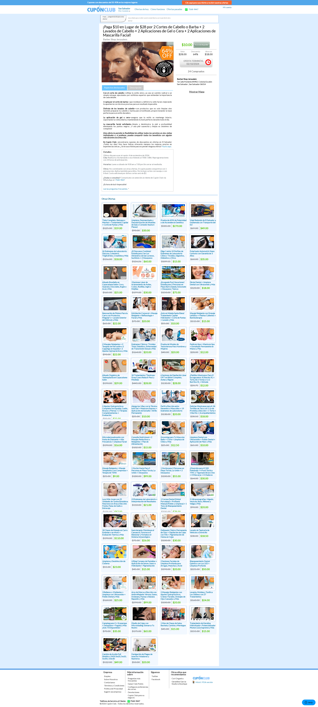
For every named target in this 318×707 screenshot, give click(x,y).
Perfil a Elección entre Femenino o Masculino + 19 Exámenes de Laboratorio (172, 408)
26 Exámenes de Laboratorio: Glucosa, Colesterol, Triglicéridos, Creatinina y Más (115, 253)
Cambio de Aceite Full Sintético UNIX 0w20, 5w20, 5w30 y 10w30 (114, 656)
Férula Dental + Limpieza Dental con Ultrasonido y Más (202, 283)
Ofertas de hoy (142, 9)
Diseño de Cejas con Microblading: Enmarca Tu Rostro (142, 625)
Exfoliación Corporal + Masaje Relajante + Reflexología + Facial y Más (144, 315)
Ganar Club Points (135, 684)
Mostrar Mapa (196, 91)
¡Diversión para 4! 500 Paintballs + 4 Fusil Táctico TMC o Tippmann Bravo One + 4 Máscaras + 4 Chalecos (202, 471)
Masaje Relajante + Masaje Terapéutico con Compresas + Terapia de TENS (115, 470)
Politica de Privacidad (113, 688)
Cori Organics (178, 678)
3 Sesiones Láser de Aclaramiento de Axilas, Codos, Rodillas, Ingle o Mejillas (141, 285)
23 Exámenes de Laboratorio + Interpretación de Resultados (144, 500)
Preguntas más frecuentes (134, 679)
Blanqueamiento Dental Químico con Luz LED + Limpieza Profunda (200, 563)
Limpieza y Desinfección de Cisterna (113, 562)
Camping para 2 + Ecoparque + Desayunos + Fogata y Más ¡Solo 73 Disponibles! (114, 625)
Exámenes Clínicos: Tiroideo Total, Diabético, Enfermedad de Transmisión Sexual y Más (143, 346)
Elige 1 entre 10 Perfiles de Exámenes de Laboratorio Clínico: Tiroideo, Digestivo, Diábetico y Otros (172, 254)
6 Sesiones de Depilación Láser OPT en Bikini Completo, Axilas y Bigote (173, 377)
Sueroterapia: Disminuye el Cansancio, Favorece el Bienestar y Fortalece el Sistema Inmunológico (142, 533)
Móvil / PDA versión (204, 682)
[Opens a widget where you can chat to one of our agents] (309, 703)
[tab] (114, 87)
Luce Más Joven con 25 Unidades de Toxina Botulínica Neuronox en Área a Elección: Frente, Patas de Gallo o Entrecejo (115, 503)
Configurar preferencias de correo (138, 688)
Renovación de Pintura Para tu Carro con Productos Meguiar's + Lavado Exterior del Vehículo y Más (115, 316)
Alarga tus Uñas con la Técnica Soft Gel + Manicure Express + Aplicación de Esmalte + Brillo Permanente (144, 409)
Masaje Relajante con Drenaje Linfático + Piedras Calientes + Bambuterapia (203, 315)
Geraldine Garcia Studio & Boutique (179, 682)
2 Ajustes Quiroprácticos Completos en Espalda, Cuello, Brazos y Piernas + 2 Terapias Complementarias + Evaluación (115, 410)
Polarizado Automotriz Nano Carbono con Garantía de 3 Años (202, 253)
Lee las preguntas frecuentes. (115, 189)
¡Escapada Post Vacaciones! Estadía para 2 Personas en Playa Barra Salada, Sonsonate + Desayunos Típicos (173, 285)
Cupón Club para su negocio (136, 696)
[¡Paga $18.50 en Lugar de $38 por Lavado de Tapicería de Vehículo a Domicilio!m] (202, 520)
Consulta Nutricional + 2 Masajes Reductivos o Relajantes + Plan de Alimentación (141, 440)
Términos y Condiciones (114, 685)
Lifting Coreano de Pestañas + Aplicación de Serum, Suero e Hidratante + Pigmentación (144, 563)
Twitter (155, 676)
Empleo (107, 676)
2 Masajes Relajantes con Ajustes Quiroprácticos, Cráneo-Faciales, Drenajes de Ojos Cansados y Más (173, 595)
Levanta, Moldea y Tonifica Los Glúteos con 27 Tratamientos (201, 594)
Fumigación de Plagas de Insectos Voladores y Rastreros (141, 656)
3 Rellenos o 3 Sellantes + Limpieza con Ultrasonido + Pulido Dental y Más (114, 594)
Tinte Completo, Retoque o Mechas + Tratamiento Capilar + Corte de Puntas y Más (115, 222)
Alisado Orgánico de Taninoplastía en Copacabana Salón (114, 377)
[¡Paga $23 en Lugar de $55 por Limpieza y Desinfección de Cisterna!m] (114, 551)
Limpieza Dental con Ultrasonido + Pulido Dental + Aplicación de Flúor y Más (202, 439)
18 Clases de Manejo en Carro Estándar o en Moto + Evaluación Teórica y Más (115, 532)
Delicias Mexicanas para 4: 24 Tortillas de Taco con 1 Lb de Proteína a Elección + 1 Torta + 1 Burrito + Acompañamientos (203, 409)
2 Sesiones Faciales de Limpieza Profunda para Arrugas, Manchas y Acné (171, 563)
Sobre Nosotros (111, 679)
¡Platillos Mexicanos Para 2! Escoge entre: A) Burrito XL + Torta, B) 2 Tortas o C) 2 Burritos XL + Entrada (202, 378)
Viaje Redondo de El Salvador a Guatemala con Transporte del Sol (203, 222)
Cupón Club (101, 9)
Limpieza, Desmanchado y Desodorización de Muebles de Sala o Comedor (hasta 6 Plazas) (143, 223)
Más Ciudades (123, 11)
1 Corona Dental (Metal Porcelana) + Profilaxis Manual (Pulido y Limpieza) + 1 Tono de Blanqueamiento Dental (174, 503)
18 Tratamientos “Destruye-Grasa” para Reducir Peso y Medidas (143, 377)
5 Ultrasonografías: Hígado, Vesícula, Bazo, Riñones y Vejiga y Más (202, 501)
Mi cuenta (227, 7)
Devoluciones (133, 692)
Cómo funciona (158, 9)
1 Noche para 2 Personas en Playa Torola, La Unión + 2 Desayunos (172, 470)
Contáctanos (109, 682)
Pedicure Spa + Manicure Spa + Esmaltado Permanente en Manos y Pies (202, 346)
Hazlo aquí (166, 146)
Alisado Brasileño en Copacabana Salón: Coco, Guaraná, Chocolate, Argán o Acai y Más (114, 285)
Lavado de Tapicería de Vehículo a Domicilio (199, 531)
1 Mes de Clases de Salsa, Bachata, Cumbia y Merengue (173, 624)
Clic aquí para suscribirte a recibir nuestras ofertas (206, 2)
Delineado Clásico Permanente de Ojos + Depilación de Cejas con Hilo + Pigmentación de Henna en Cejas (174, 533)
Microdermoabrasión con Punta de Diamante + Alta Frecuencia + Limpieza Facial (114, 439)
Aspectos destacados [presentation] (114, 87)
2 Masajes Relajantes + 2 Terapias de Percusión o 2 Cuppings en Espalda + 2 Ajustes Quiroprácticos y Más (115, 347)
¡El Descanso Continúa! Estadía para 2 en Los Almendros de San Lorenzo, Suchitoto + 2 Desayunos (142, 254)
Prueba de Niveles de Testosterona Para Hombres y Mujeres (173, 346)
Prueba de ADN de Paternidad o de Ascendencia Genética (173, 221)
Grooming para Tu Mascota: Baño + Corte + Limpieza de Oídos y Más (173, 439)
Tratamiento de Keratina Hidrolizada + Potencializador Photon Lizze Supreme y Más (203, 625)
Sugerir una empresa (112, 692)
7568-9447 (193, 9)
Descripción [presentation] (135, 87)
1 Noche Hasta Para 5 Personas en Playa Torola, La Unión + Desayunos (143, 470)
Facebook (156, 679)
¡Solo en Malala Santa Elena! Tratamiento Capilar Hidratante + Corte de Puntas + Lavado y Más (173, 316)
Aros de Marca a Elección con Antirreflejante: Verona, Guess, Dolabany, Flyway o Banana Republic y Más (144, 595)
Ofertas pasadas (174, 9)
